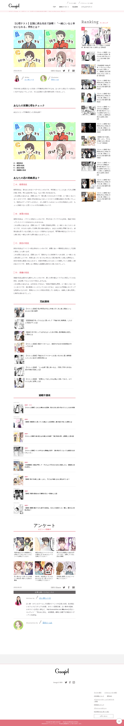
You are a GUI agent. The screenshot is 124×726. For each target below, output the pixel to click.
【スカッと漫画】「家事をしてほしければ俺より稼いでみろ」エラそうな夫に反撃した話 (48, 380)
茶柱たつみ (55, 79)
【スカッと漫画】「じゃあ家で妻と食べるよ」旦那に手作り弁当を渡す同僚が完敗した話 (48, 368)
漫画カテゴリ (64, 7)
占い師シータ (29, 79)
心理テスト (24, 11)
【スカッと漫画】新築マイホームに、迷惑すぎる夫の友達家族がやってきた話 (48, 345)
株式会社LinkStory (73, 722)
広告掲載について (99, 696)
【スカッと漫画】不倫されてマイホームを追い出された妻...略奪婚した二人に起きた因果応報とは (48, 357)
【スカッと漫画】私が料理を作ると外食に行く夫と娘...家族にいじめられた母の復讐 (48, 310)
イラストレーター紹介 (86, 3)
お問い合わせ (103, 716)
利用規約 (96, 705)
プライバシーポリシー (100, 708)
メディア (101, 705)
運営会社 (109, 696)
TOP (54, 7)
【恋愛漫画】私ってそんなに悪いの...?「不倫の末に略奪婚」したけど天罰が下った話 (48, 322)
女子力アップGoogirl (13, 11)
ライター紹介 (72, 3)
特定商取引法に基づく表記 (101, 711)
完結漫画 (75, 7)
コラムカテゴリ (86, 7)
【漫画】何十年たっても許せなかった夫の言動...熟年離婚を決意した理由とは (48, 333)
